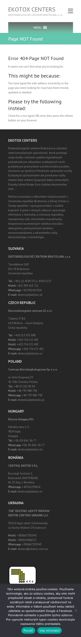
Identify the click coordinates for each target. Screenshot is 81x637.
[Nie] (75, 610)
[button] (37, 27)
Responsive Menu (70, 11)
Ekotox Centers (31, 9)
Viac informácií (50, 630)
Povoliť (28, 630)
